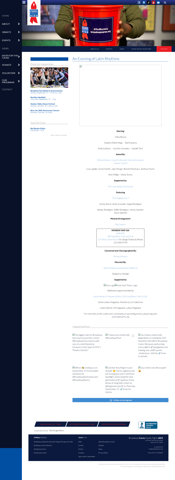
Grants (80, 445)
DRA (80, 442)
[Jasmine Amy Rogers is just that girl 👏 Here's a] (120, 381)
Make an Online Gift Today (50, 424)
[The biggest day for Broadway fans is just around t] (87, 348)
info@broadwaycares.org (156, 449)
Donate (164, 49)
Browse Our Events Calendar (114, 424)
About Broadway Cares (106, 442)
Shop (122, 49)
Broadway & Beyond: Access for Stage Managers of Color (53, 442)
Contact (7, 89)
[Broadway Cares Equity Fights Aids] (33, 12)
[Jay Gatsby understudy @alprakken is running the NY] (153, 348)
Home (5, 15)
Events (109, 49)
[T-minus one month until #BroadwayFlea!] (120, 348)
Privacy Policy (103, 453)
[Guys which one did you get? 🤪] (153, 381)
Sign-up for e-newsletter (86, 456)
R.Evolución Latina (40, 453)
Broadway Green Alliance (43, 445)
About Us (95, 49)
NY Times (57, 431)
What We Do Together (141, 49)
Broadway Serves (40, 449)
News (5, 48)
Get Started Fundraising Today (82, 424)
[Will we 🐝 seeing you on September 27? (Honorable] (87, 381)
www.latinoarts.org (120, 316)
